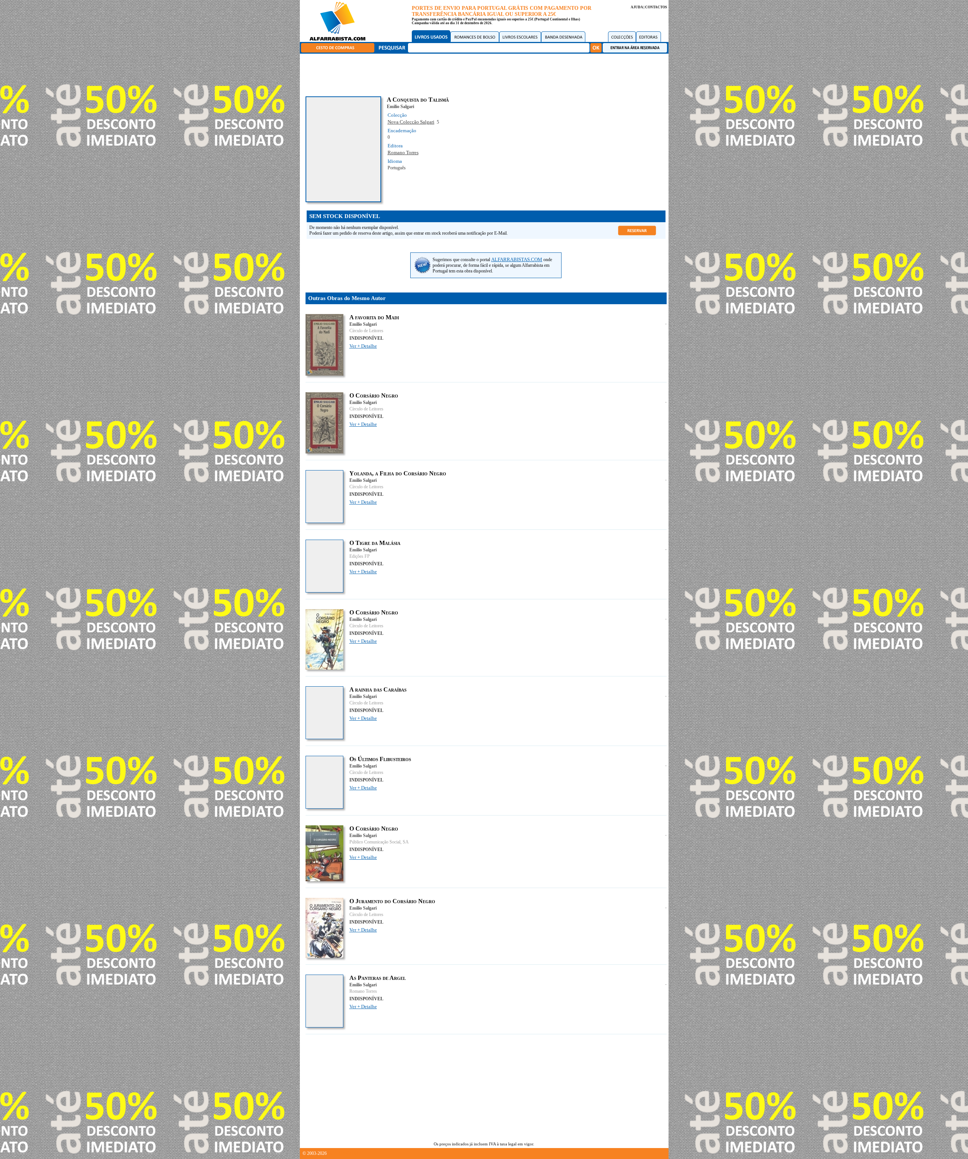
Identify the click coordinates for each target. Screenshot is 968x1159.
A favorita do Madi (374, 317)
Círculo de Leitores (366, 330)
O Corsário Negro (373, 395)
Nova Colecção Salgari (411, 122)
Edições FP (359, 556)
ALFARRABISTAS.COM (516, 259)
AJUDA (637, 7)
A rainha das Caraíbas (377, 689)
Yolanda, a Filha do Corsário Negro (397, 473)
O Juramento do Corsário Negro (392, 901)
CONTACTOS (656, 7)
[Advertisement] (486, 74)
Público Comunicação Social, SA (379, 842)
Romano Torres (403, 152)
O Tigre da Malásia (374, 543)
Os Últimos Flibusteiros (380, 759)
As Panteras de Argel (377, 978)
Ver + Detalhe (363, 346)
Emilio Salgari (400, 106)
